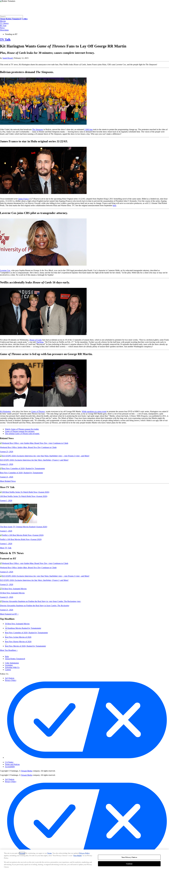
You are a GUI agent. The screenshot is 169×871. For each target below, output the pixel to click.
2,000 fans (88, 129)
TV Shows (4, 23)
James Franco (23, 199)
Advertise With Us (12, 667)
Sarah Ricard (7, 58)
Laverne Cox (5, 270)
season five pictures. (20, 431)
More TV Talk (5, 548)
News (2, 28)
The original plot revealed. (22, 434)
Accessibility (10, 767)
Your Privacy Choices (15, 760)
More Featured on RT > (9, 614)
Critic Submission (12, 663)
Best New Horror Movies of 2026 (18, 642)
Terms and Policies (12, 764)
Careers (8, 670)
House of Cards (35, 340)
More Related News (8, 481)
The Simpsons (37, 129)
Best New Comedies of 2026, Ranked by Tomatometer (26, 633)
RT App (3, 25)
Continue (129, 864)
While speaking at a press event (94, 411)
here (114, 205)
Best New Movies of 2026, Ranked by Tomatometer (25, 646)
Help (7, 656)
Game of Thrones (38, 411)
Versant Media (26, 771)
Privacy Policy (10, 680)
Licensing (9, 665)
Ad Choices (9, 678)
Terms (49, 853)
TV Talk (5, 39)
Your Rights (77, 855)
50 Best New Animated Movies (17, 624)
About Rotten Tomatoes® (15, 659)
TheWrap (40, 342)
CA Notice (9, 762)
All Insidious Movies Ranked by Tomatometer (23, 628)
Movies (3, 21)
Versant (22, 853)
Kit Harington (5, 411)
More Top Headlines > (9, 650)
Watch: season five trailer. (22, 429)
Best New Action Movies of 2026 (18, 637)
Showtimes (4, 30)
